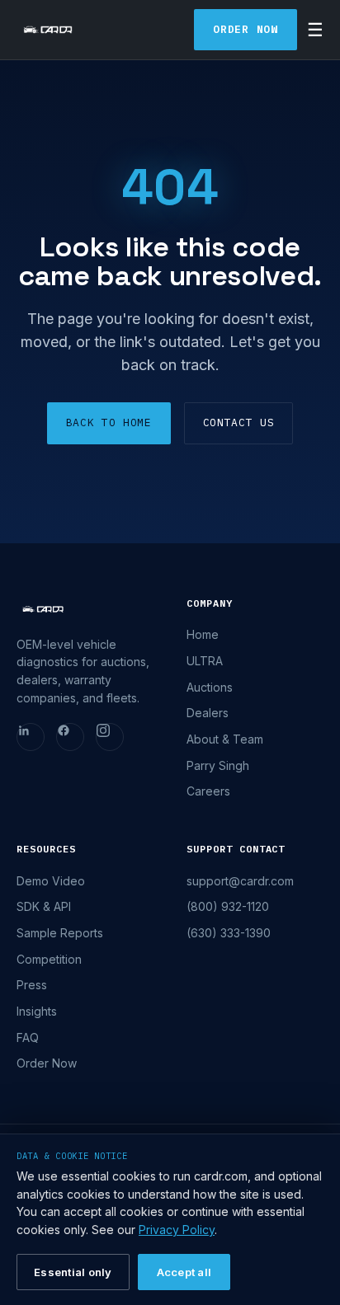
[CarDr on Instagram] (110, 737)
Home (203, 634)
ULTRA (205, 661)
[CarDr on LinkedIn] (31, 737)
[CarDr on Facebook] (70, 737)
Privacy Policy (177, 1230)
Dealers (208, 713)
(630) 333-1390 (229, 933)
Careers (208, 791)
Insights (37, 1011)
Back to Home (109, 422)
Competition (49, 959)
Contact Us (239, 422)
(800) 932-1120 (228, 906)
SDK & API (44, 906)
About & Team (225, 739)
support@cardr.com (240, 881)
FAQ (28, 1037)
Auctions (210, 687)
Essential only (73, 1272)
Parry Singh (218, 765)
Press (32, 985)
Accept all (184, 1272)
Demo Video (51, 881)
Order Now (245, 29)
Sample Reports (60, 933)
